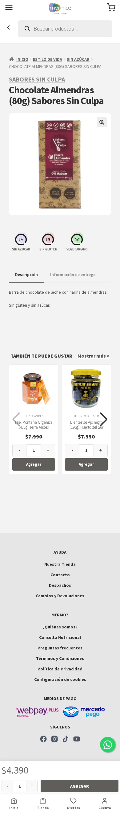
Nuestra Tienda (60, 564)
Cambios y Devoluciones (60, 595)
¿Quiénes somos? (60, 627)
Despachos (60, 585)
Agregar (79, 786)
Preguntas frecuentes (60, 648)
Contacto (60, 574)
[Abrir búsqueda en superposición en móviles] (65, 28)
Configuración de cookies (60, 679)
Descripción (26, 274)
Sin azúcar (78, 59)
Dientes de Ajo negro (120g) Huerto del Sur (86, 425)
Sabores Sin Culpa (37, 79)
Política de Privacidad (60, 669)
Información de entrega (73, 274)
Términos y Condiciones (60, 658)
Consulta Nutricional (60, 637)
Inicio (22, 59)
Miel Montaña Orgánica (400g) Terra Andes (34, 425)
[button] (102, 122)
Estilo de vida (47, 59)
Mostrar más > (94, 356)
